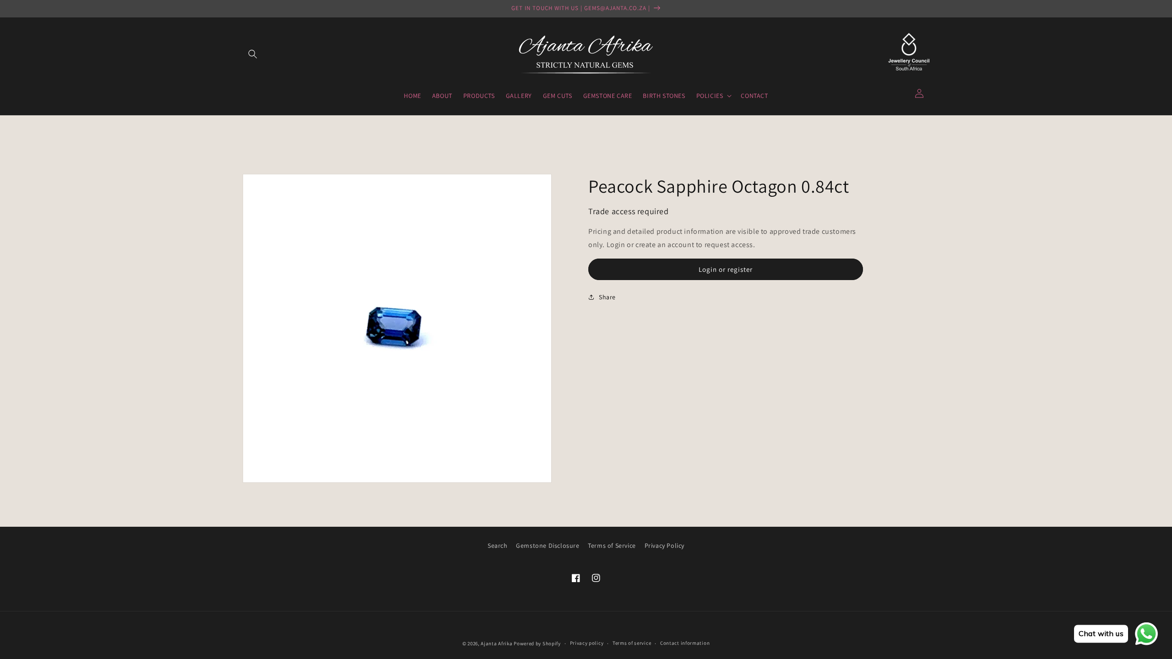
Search (498, 545)
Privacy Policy (664, 545)
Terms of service (632, 643)
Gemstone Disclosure (547, 545)
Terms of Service (612, 545)
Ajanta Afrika (496, 643)
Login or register (726, 269)
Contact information (685, 643)
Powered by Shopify (537, 643)
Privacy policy (587, 643)
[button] (253, 54)
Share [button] (607, 297)
